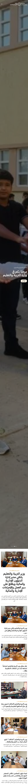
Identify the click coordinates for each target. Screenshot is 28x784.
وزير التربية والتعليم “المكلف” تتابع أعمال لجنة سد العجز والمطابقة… (15, 740)
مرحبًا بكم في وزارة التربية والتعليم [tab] (16, 546)
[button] (1, 4)
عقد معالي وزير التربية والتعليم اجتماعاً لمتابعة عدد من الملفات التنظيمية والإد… (15, 668)
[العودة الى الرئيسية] (18, 4)
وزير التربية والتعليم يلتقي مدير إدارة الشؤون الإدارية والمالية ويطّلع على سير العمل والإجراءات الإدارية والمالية (14, 582)
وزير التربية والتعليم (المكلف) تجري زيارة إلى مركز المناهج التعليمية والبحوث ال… (14, 705)
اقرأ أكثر (23, 281)
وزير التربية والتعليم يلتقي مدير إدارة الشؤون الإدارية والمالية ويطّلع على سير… (15, 630)
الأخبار (10, 570)
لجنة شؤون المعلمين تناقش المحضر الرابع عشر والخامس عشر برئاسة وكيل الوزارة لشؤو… (15, 775)
